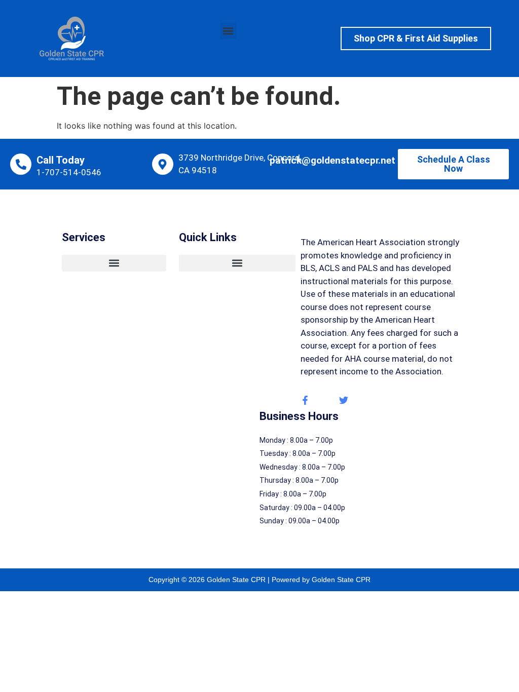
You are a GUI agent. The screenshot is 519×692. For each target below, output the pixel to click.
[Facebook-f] (305, 400)
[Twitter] (343, 400)
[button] (228, 31)
